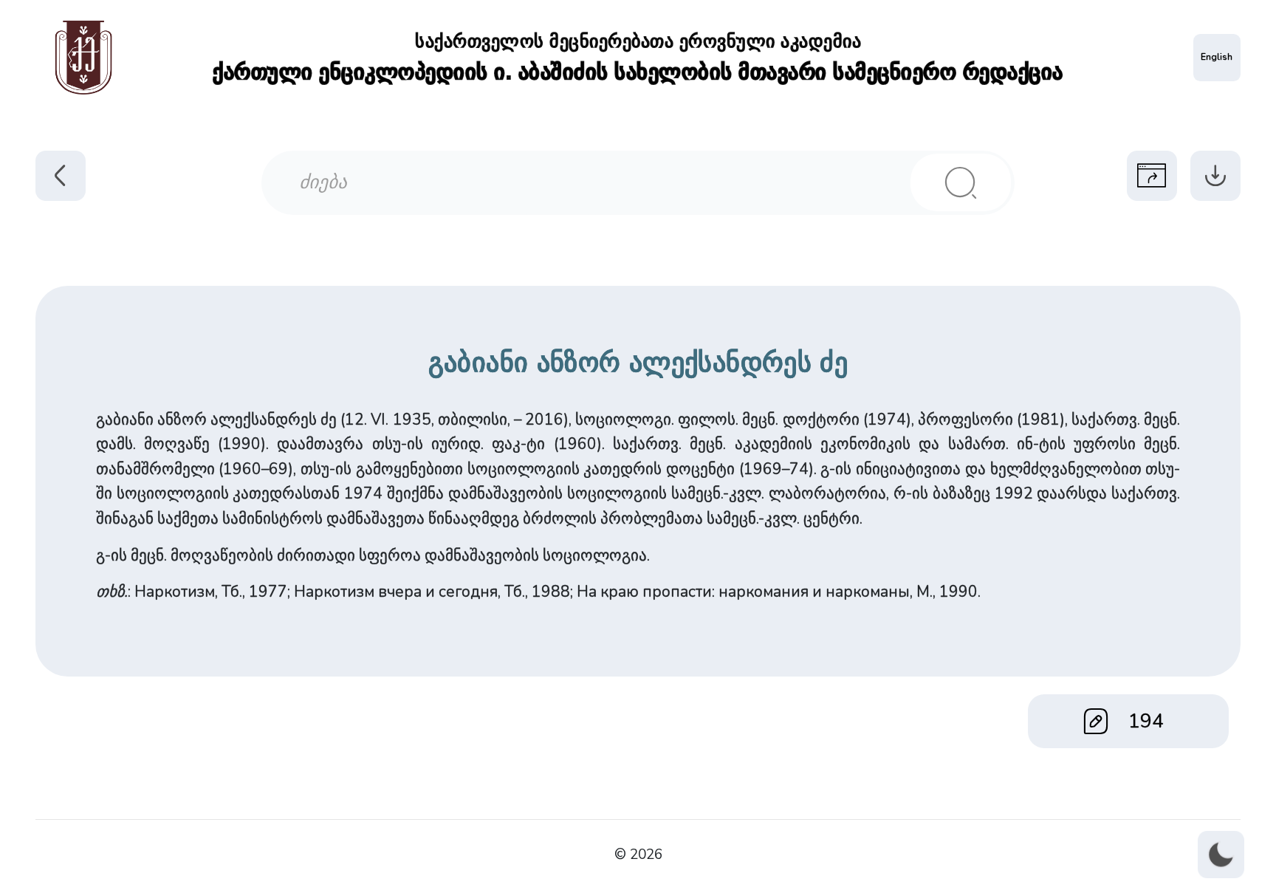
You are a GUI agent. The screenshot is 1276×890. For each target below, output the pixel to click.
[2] (960, 182)
